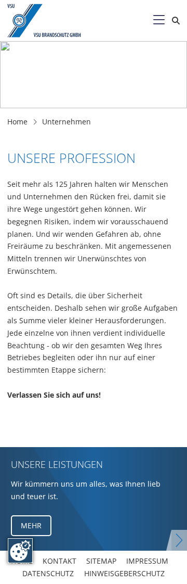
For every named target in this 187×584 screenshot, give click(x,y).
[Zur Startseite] (53, 20)
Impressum (147, 561)
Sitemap (101, 561)
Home (17, 121)
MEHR (31, 525)
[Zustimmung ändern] (20, 550)
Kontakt (59, 561)
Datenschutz (48, 573)
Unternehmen (66, 121)
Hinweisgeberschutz (124, 573)
